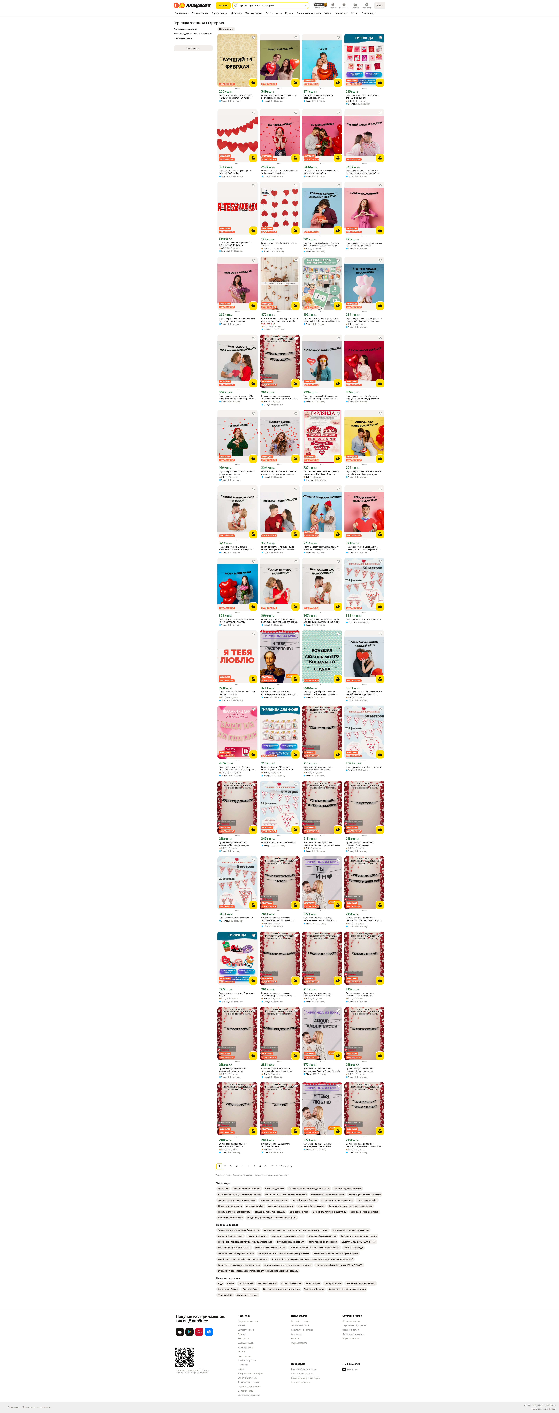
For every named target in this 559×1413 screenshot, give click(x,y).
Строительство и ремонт (250, 1386)
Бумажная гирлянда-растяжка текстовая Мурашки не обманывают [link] (278, 994)
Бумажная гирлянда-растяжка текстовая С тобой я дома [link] (233, 1069)
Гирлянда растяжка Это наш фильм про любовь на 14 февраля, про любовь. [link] (364, 319)
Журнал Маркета (299, 1343)
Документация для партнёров (305, 1378)
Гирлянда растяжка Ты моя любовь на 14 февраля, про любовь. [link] (321, 171)
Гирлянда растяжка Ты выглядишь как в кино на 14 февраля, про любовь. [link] (279, 472)
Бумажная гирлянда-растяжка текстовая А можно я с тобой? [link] (318, 994)
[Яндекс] (552, 1409)
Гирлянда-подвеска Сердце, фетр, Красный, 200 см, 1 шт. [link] (235, 171)
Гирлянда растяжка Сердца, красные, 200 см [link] (278, 244)
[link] (223, 1188)
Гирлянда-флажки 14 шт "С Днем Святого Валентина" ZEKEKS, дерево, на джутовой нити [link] (236, 768)
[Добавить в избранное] (254, 37)
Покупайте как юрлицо (302, 1330)
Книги (241, 1369)
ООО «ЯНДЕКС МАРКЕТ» (544, 1405)
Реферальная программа (354, 1325)
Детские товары (245, 1391)
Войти (379, 5)
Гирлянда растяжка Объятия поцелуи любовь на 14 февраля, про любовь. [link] (321, 548)
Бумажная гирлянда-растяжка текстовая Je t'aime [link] (275, 1145)
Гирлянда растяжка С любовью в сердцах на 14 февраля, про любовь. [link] (363, 397)
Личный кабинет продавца (303, 1369)
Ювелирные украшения (249, 1395)
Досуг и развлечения (248, 1321)
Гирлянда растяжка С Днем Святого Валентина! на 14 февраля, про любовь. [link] (279, 620)
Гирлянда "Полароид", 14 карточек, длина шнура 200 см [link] (362, 96)
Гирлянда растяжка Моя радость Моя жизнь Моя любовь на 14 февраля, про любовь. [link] (237, 397)
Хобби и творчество (247, 1360)
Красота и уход (245, 1356)
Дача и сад (243, 1365)
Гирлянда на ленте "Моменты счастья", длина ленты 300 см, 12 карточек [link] (277, 768)
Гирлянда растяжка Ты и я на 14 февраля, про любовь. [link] (318, 96)
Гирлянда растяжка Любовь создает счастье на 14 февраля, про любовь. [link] (321, 397)
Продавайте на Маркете (302, 1373)
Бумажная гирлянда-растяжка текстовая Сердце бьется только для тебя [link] (363, 1145)
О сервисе (296, 1334)
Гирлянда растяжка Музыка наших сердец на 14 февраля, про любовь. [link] (277, 548)
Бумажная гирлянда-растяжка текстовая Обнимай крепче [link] (360, 994)
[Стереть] (306, 5)
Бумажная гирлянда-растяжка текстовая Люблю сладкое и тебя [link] (277, 1069)
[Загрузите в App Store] (180, 1335)
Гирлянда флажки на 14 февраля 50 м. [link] (364, 619)
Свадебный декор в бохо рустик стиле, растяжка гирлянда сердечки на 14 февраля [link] (279, 319)
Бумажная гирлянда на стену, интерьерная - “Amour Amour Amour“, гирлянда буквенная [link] (321, 1069)
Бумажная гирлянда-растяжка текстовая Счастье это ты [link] (233, 1145)
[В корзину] (253, 82)
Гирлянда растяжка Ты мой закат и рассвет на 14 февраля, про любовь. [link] (363, 171)
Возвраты (295, 1338)
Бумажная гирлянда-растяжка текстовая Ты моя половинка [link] (360, 1069)
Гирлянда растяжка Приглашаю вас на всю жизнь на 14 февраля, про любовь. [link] (322, 620)
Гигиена (241, 1334)
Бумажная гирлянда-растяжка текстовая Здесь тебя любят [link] (318, 768)
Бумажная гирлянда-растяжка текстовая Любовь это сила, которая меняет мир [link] (363, 919)
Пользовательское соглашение (37, 1407)
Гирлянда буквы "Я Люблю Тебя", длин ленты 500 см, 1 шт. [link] (237, 693)
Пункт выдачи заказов (353, 1334)
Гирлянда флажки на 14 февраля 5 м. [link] (278, 842)
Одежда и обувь (245, 1343)
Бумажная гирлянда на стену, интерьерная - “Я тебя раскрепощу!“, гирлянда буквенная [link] (278, 693)
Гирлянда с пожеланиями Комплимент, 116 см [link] (237, 994)
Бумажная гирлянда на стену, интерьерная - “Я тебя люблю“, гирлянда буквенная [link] (318, 1145)
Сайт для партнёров (300, 1382)
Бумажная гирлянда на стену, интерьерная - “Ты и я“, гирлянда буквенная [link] (319, 919)
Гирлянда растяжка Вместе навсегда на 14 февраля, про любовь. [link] (278, 96)
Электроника (244, 1338)
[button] (226, 29)
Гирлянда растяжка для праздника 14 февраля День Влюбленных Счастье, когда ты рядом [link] (321, 319)
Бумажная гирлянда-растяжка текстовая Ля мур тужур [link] (360, 843)
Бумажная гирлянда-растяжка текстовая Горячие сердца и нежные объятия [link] (321, 843)
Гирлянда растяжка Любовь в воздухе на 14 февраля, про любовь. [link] (237, 319)
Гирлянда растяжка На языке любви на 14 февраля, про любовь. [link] (279, 171)
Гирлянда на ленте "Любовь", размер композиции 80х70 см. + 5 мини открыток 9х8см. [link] (321, 472)
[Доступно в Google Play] (189, 1335)
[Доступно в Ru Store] (209, 1335)
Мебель (241, 1325)
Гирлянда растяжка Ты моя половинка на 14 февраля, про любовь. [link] (364, 244)
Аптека (241, 1351)
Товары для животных (248, 1382)
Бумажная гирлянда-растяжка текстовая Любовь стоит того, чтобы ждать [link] (278, 397)
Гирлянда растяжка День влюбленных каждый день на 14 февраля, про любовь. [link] (364, 693)
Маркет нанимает (350, 1338)
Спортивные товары (247, 1378)
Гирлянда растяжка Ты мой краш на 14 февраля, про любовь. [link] (237, 472)
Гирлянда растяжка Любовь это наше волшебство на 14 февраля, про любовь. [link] (363, 472)
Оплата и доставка (300, 1325)
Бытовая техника (246, 1330)
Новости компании (351, 1321)
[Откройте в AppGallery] (199, 1335)
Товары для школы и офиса (250, 1373)
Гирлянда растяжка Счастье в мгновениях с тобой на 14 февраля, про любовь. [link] (237, 548)
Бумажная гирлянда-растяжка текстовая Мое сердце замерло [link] (234, 843)
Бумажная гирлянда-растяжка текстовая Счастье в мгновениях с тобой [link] (277, 919)
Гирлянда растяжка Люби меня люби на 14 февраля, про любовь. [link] (236, 620)
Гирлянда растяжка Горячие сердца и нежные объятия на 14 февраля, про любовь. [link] (321, 244)
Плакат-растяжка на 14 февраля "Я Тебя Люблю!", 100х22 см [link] (235, 243)
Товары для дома (246, 1347)
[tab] (182, 13)
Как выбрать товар (300, 1321)
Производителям (350, 1330)
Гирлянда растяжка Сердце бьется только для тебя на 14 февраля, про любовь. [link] (362, 548)
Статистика (13, 1407)
